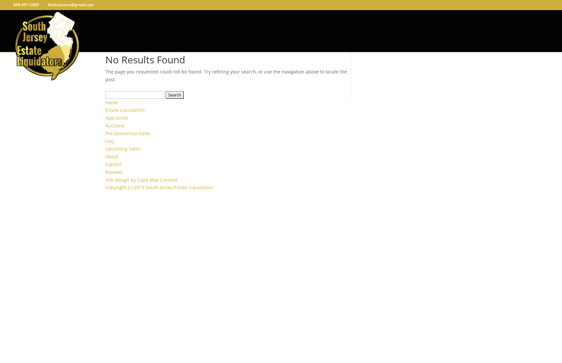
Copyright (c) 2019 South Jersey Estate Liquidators (159, 187)
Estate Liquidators (125, 110)
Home (111, 102)
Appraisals (116, 118)
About (111, 156)
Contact (113, 164)
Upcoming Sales (122, 149)
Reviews (114, 172)
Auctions (114, 126)
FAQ (109, 141)
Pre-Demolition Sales (128, 133)
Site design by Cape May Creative (141, 180)
